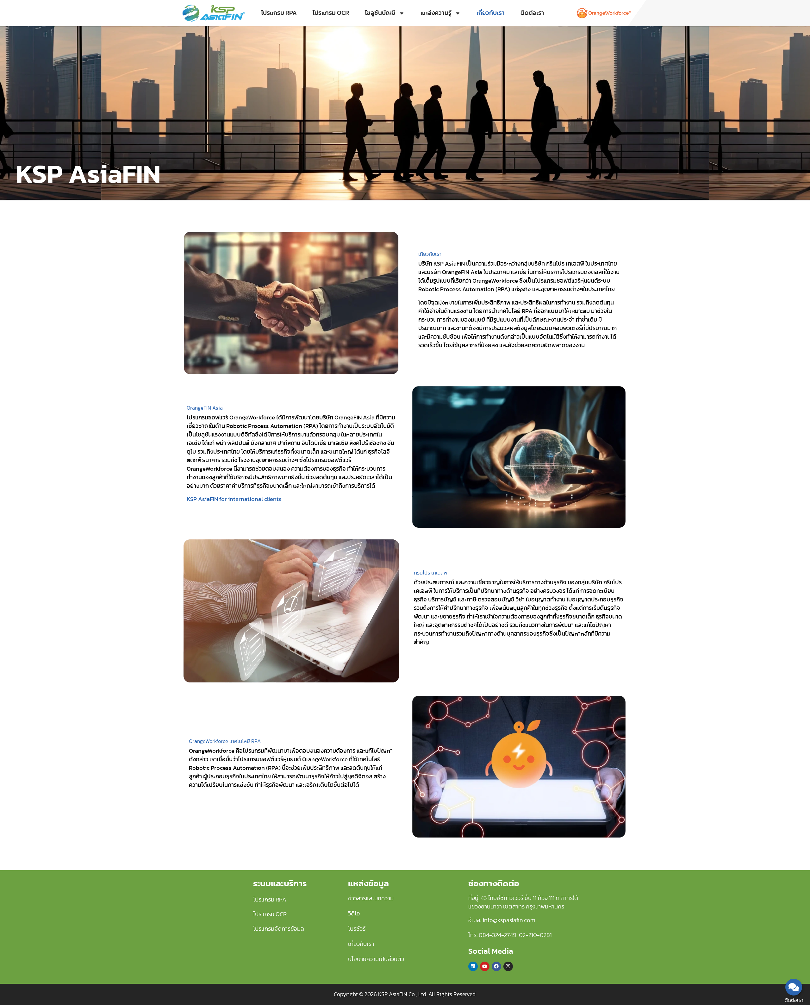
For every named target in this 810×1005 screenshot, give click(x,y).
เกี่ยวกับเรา (491, 13)
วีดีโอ (354, 914)
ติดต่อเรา (532, 13)
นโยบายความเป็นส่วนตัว (376, 959)
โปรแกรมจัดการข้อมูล (278, 929)
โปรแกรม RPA (279, 13)
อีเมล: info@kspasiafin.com (501, 920)
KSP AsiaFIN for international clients (234, 499)
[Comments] (793, 987)
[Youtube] (484, 966)
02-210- (529, 935)
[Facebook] (496, 966)
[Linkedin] (473, 966)
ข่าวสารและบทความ (371, 898)
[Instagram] (508, 966)
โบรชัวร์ (356, 929)
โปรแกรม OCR (331, 13)
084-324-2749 (497, 935)
